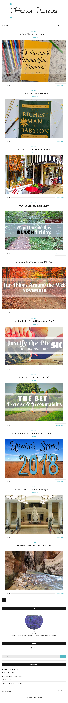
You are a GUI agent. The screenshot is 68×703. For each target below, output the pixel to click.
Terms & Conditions (8, 693)
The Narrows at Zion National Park (34, 545)
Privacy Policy (6, 691)
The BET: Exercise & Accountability (34, 377)
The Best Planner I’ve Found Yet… (34, 34)
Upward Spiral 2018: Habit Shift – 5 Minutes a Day (34, 433)
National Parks (34, 542)
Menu (6, 25)
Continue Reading (60, 85)
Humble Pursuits (34, 698)
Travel (34, 486)
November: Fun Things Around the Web (34, 262)
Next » (21, 600)
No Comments (34, 37)
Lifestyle (34, 31)
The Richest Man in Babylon (34, 93)
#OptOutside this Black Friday (34, 205)
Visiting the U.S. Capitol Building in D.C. (34, 489)
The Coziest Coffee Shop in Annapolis (34, 149)
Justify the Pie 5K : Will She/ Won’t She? (34, 321)
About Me (5, 690)
